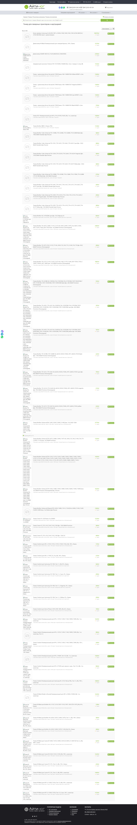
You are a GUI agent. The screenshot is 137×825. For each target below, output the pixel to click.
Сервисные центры (74, 2)
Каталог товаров (33, 12)
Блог (73, 814)
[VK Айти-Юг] (34, 816)
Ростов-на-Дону (62, 2)
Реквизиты (74, 811)
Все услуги (93, 12)
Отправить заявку (108, 2)
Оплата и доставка (109, 17)
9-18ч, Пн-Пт (87, 2)
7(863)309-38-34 (74, 7)
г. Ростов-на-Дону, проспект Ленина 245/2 (97, 809)
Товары (30, 17)
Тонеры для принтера (51, 17)
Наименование (105, 28)
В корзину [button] (111, 33)
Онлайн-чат (72, 9)
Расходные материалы (39, 17)
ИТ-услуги (82, 12)
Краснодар (52, 2)
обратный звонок (79, 9)
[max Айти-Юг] (32, 816)
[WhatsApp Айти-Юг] (36, 816)
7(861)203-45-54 (88, 7)
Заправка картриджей (68, 12)
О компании (105, 12)
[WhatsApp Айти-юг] (64, 7)
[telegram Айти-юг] (62, 7)
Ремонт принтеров (54, 813)
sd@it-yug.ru (97, 2)
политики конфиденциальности (64, 821)
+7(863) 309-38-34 (90, 812)
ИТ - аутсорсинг (53, 809)
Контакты (74, 813)
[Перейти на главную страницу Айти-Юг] (34, 7)
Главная (25, 17)
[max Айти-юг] (59, 7)
